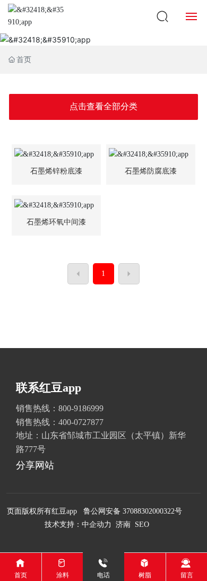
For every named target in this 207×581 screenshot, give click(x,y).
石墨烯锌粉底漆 (56, 171)
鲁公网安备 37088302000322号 (132, 511)
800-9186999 (81, 408)
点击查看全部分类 (103, 106)
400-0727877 (81, 422)
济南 (123, 524)
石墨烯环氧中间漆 (56, 222)
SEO (142, 524)
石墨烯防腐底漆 (151, 171)
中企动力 (96, 524)
